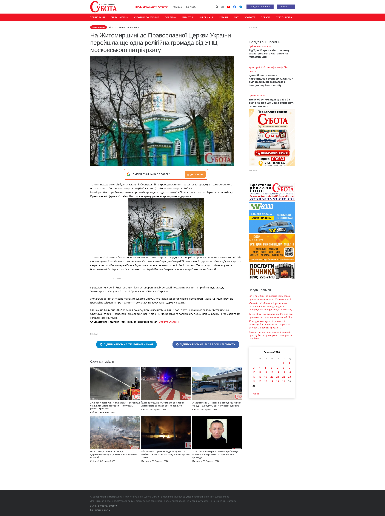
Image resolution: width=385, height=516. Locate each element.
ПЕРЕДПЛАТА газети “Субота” (151, 6)
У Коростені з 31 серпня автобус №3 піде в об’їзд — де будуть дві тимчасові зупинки (216, 404)
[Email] (222, 6)
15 (283, 372)
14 (277, 372)
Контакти (191, 6)
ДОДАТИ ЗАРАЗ (195, 174)
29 (283, 381)
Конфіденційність (100, 509)
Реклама (177, 6)
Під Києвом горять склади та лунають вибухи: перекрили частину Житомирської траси (165, 454)
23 (289, 376)
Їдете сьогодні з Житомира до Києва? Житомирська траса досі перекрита (162, 404)
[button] (217, 7)
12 (265, 372)
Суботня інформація (260, 46)
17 (254, 376)
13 (271, 372)
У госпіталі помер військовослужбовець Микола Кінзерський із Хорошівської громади (215, 454)
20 (271, 376)
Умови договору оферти (103, 505)
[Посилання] (103, 6)
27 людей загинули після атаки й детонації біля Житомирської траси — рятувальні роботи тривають (115, 405)
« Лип (256, 393)
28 (277, 381)
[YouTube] (228, 6)
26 (265, 381)
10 (254, 372)
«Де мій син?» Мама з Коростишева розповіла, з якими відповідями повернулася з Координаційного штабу (271, 80)
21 (277, 376)
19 (265, 376)
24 (254, 381)
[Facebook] (234, 6)
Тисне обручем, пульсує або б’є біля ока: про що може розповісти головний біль (271, 103)
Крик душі (254, 67)
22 (283, 376)
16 (289, 372)
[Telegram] (240, 6)
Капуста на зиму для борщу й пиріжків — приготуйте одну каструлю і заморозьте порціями (271, 335)
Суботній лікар (257, 95)
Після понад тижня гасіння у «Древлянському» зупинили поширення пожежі (113, 454)
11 (260, 372)
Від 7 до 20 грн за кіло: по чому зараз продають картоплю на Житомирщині (269, 54)
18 (260, 376)
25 (260, 381)
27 (271, 381)
